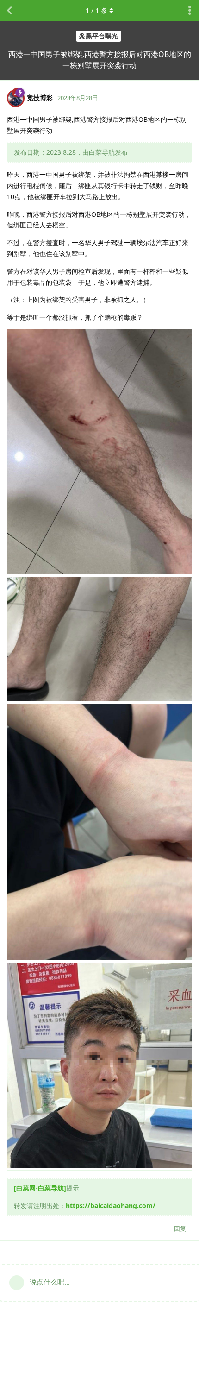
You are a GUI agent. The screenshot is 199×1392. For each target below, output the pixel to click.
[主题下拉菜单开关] (189, 10)
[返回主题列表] (9, 10)
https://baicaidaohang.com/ (110, 1205)
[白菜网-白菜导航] (40, 1188)
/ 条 (96, 10)
